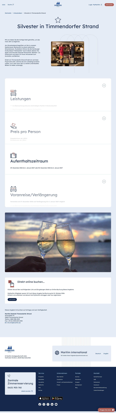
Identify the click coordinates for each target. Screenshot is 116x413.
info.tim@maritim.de (14, 323)
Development (78, 385)
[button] (94, 408)
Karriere (77, 376)
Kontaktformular (98, 376)
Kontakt (97, 373)
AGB (95, 379)
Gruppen (77, 382)
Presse (58, 385)
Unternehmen (62, 373)
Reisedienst (78, 379)
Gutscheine (41, 379)
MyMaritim (41, 385)
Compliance (60, 379)
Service (41, 373)
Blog (76, 387)
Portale (78, 373)
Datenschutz (97, 382)
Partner (40, 390)
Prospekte (41, 376)
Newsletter (41, 382)
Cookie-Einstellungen (99, 390)
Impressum (96, 385)
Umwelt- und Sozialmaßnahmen (65, 382)
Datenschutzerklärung (36, 410)
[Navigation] (3, 5)
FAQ (39, 387)
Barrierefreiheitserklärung (100, 387)
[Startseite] (58, 4)
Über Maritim (60, 376)
